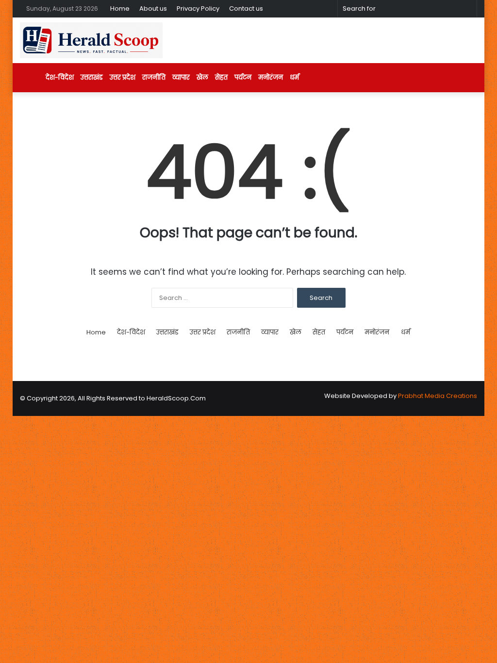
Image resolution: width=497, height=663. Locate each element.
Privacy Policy (198, 8)
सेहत (221, 77)
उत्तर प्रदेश (122, 77)
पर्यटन (242, 77)
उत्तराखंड (92, 77)
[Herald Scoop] (91, 40)
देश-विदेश (60, 77)
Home (120, 8)
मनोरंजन (270, 77)
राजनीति (154, 77)
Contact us (246, 8)
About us (153, 8)
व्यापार (181, 77)
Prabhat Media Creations (437, 395)
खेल (202, 77)
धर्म (294, 77)
